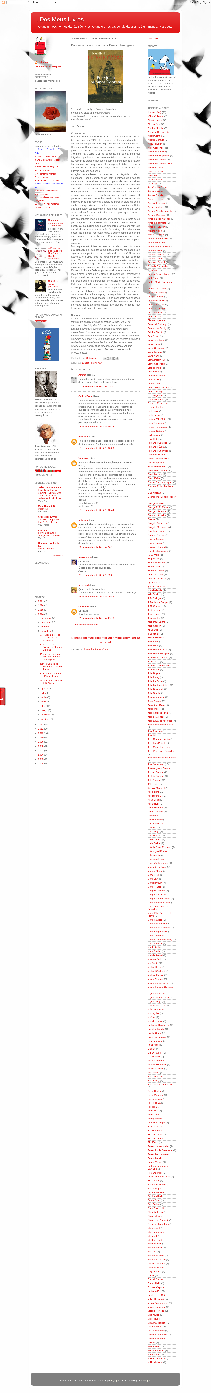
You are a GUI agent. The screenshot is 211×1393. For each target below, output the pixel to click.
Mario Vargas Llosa (158, 931)
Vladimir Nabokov (157, 1338)
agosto (45, 688)
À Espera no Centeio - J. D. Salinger (51, 681)
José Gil (152, 735)
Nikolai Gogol (154, 1033)
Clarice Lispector (156, 320)
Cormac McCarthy (157, 328)
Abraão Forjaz (155, 120)
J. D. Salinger (155, 598)
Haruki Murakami (156, 562)
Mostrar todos (58, 555)
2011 (41, 733)
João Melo (153, 645)
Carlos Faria (85, 396)
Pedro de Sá (154, 1103)
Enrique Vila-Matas (157, 419)
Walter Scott (154, 1346)
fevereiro (46, 714)
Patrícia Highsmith (157, 1064)
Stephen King (155, 1243)
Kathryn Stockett (156, 788)
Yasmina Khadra (156, 1358)
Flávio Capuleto (156, 462)
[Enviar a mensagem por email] (104, 358)
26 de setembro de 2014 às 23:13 (96, 618)
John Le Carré (155, 681)
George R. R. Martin (158, 507)
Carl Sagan (153, 278)
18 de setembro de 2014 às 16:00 (96, 448)
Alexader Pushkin (157, 152)
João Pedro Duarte (157, 649)
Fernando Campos (157, 443)
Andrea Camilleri (156, 195)
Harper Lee (153, 558)
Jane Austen (154, 618)
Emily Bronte (154, 415)
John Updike (154, 693)
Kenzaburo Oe (155, 796)
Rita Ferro (153, 1142)
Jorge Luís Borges (157, 705)
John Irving (153, 677)
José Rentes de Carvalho (161, 751)
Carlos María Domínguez (161, 282)
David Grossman (156, 348)
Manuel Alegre (155, 871)
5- (36, 174)
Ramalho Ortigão (156, 1122)
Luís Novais (154, 855)
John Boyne (154, 673)
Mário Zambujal (156, 935)
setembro (46, 631)
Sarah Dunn (154, 1200)
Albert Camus (155, 136)
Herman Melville (156, 570)
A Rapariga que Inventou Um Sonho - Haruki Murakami (55, 253)
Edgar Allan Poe (156, 399)
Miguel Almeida (155, 979)
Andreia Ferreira (156, 203)
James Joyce (154, 614)
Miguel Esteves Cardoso (160, 987)
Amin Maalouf (155, 179)
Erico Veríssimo (156, 423)
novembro (46, 622)
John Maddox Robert (158, 685)
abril (43, 706)
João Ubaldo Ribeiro (158, 665)
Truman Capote (156, 1287)
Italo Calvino (154, 594)
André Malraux (155, 191)
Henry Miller (154, 566)
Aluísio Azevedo (156, 171)
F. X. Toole (153, 439)
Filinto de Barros (156, 454)
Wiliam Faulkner (156, 1350)
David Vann (153, 356)
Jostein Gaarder (156, 776)
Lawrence (153, 815)
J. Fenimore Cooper (158, 602)
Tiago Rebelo (154, 1271)
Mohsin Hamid (155, 1021)
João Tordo (153, 661)
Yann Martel (154, 1354)
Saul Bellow (154, 1204)
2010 (41, 737)
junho (44, 697)
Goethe (151, 519)
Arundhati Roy (155, 250)
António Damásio (156, 215)
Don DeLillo (154, 379)
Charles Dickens (156, 304)
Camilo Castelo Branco (159, 274)
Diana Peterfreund (157, 360)
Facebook (153, 38)
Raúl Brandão (155, 1126)
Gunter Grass (155, 543)
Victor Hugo (154, 1319)
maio (44, 701)
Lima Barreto (154, 835)
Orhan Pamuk (155, 1053)
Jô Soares (153, 630)
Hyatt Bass (153, 582)
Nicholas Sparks (156, 1029)
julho (43, 693)
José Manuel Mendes (159, 747)
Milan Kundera (155, 1009)
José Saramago (156, 764)
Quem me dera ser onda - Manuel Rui (55, 223)
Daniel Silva (154, 344)
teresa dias (84, 557)
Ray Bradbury (155, 1130)
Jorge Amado (154, 701)
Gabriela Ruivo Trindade (160, 486)
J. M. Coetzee (155, 606)
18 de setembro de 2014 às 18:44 (96, 510)
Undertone (43, 509)
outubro (45, 626)
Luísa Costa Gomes (158, 863)
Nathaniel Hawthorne (158, 1025)
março (44, 710)
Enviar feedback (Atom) (96, 649)
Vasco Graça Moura (158, 1303)
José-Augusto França (159, 768)
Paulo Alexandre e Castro (161, 1084)
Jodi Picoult (153, 669)
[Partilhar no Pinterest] (117, 358)
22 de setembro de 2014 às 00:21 (96, 547)
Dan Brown (153, 336)
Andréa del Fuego (157, 199)
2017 (41, 601)
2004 (41, 763)
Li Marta (152, 827)
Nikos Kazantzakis (157, 1037)
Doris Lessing (155, 391)
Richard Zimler (155, 1138)
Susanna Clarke (156, 1255)
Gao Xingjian (154, 493)
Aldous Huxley (155, 144)
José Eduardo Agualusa (160, 721)
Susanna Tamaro (157, 1259)
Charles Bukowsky (157, 300)
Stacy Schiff (154, 1228)
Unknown (83, 458)
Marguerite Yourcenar (159, 898)
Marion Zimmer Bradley (160, 939)
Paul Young (153, 1080)
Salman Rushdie (156, 1184)
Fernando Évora (156, 447)
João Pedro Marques (158, 653)
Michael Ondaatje (157, 971)
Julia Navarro (154, 780)
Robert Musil (154, 1158)
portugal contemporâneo (47, 531)
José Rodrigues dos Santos (162, 757)
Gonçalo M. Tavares (158, 527)
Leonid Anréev (155, 819)
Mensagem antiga (127, 637)
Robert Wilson (155, 1162)
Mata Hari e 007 (46, 506)
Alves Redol (154, 175)
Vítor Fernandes (156, 1330)
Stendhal (152, 1236)
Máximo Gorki (155, 959)
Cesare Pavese (156, 296)
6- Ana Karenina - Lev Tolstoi (47, 181)
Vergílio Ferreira (156, 1311)
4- (36, 167)
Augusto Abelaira (156, 254)
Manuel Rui (153, 875)
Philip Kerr (153, 1110)
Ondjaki (151, 1049)
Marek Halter (154, 887)
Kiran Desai (154, 800)
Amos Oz (152, 183)
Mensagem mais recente (88, 637)
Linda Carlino (154, 839)
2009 (41, 742)
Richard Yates (155, 1134)
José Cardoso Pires (158, 713)
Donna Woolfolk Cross (159, 387)
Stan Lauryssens (156, 1232)
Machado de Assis (157, 867)
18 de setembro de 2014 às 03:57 (96, 386)
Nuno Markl (154, 1045)
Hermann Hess (155, 574)
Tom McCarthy (155, 1279)
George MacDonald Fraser (162, 497)
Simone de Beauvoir (158, 1220)
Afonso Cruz (154, 124)
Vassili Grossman (157, 1307)
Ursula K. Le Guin (157, 1295)
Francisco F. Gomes (158, 470)
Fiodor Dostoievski (157, 458)
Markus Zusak (155, 943)
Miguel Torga (154, 1001)
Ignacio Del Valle (156, 586)
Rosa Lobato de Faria (159, 1176)
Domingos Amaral (157, 375)
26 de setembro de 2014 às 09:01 (96, 575)
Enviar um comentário (86, 624)
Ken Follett (153, 792)
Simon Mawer (155, 1216)
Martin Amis (154, 947)
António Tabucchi (157, 227)
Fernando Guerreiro (158, 451)
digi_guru (116, 1380)
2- (36, 157)
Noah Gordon (155, 1041)
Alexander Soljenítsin (158, 155)
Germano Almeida (157, 515)
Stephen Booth (155, 1240)
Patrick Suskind (156, 1068)
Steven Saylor (155, 1247)
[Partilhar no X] (111, 358)
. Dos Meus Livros (60, 19)
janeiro (45, 719)
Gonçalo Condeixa (157, 523)
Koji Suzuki (153, 804)
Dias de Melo (154, 368)
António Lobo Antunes (159, 219)
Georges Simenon (157, 511)
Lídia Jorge (153, 831)
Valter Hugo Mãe (156, 1299)
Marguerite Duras (157, 894)
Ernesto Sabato (156, 431)
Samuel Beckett (156, 1192)
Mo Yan (151, 1017)
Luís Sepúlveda (156, 859)
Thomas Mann (155, 1267)
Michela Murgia (156, 975)
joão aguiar (153, 634)
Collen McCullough (157, 324)
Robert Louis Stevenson (160, 1150)
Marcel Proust (155, 883)
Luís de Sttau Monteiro (159, 847)
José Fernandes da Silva (160, 724)
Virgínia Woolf (155, 1327)
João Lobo (153, 641)
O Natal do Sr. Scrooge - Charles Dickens (51, 647)
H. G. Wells (153, 555)
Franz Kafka (154, 478)
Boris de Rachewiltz (158, 266)
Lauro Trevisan (155, 811)
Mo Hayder (153, 1013)
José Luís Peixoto (157, 743)
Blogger (147, 1380)
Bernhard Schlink (156, 262)
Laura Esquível (155, 807)
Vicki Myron (154, 1315)
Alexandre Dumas (157, 159)
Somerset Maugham (158, 1224)
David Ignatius (155, 352)
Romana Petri (155, 1173)
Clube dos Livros (47, 517)
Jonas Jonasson (156, 697)
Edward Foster (155, 407)
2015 (41, 610)
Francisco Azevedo (157, 466)
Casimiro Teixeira (157, 292)
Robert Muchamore (158, 1154)
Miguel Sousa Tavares (159, 997)
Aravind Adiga (155, 231)
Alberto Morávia (156, 140)
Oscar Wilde (154, 1057)
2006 (41, 755)
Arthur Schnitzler (156, 242)
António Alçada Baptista (160, 211)
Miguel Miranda (156, 993)
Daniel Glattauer (156, 340)
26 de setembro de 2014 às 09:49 (96, 596)
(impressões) (154, 112)
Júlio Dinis (153, 784)
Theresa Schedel (156, 1263)
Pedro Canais (155, 1099)
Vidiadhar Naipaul (157, 1323)
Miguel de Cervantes (158, 983)
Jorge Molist (154, 709)
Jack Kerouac (155, 610)
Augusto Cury (155, 258)
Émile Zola (153, 411)
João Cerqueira (156, 638)
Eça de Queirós (156, 395)
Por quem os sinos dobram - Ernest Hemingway (50, 657)
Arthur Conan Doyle (158, 238)
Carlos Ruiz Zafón (157, 288)
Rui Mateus (153, 1180)
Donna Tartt (154, 383)
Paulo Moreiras (155, 1095)
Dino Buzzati (154, 371)
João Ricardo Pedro (158, 657)
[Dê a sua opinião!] (107, 358)
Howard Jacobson (157, 578)
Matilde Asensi (155, 955)
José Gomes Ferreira (159, 739)
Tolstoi (151, 1275)
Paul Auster (153, 1072)
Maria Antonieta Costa (159, 902)
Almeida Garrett (156, 167)
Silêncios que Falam (49, 487)
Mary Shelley (154, 951)
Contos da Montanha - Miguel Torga (51, 674)
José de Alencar (156, 717)
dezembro (46, 618)
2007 (41, 750)
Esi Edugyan (154, 435)
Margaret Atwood (156, 891)
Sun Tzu (152, 1251)
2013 (41, 724)
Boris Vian (153, 270)
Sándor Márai (155, 1196)
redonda (83, 436)
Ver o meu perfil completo (48, 67)
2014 (41, 614)
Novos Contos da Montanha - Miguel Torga (51, 666)
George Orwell (155, 503)
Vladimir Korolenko (157, 1334)
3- (36, 160)
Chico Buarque (155, 312)
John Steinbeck (156, 689)
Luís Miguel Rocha (157, 851)
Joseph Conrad (156, 772)
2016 (41, 605)
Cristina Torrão (155, 332)
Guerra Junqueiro (157, 539)
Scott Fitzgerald (156, 1208)
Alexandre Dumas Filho (160, 163)
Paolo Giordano (156, 1060)
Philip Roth (153, 1114)
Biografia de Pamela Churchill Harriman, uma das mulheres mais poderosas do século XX (49, 494)
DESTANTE (41, 321)
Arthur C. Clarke (156, 235)
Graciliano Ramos (157, 531)
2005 (41, 759)
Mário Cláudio (155, 920)
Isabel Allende (155, 590)
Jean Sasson (154, 626)
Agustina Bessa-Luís (158, 132)
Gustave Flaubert (157, 547)
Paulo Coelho (155, 1091)
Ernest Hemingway (92, 363)
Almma (82, 375)
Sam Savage (154, 1188)
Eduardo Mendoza (157, 403)
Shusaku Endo (155, 1212)
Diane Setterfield (156, 364)
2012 (41, 729)
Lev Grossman (155, 823)
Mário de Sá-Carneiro (159, 927)
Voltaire (151, 1342)
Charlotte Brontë (156, 308)
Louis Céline (154, 843)
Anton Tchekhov (156, 207)
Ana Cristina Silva (157, 187)
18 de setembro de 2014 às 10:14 (96, 426)
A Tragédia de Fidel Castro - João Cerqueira (50, 637)
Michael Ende (155, 967)
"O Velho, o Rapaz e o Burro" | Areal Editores (48, 520)
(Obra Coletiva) (156, 116)
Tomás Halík (154, 1283)
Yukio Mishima (155, 1362)
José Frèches (155, 731)
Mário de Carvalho (157, 924)
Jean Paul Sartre (156, 622)
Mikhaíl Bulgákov (156, 1005)
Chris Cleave (154, 316)
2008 (41, 746)
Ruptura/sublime (46, 548)
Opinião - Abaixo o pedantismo (54, 284)
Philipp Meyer (155, 1118)
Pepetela (152, 1107)
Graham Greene (156, 535)
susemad (83, 585)
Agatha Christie (156, 128)
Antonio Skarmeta (157, 223)
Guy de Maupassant (158, 551)
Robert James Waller (158, 1146)
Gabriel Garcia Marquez (160, 482)
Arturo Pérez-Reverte (159, 246)
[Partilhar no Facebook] (114, 358)
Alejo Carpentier (156, 148)
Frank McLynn (155, 474)
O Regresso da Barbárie (49, 535)
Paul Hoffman (155, 1076)
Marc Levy (153, 879)
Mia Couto (153, 963)
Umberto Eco (154, 1291)
